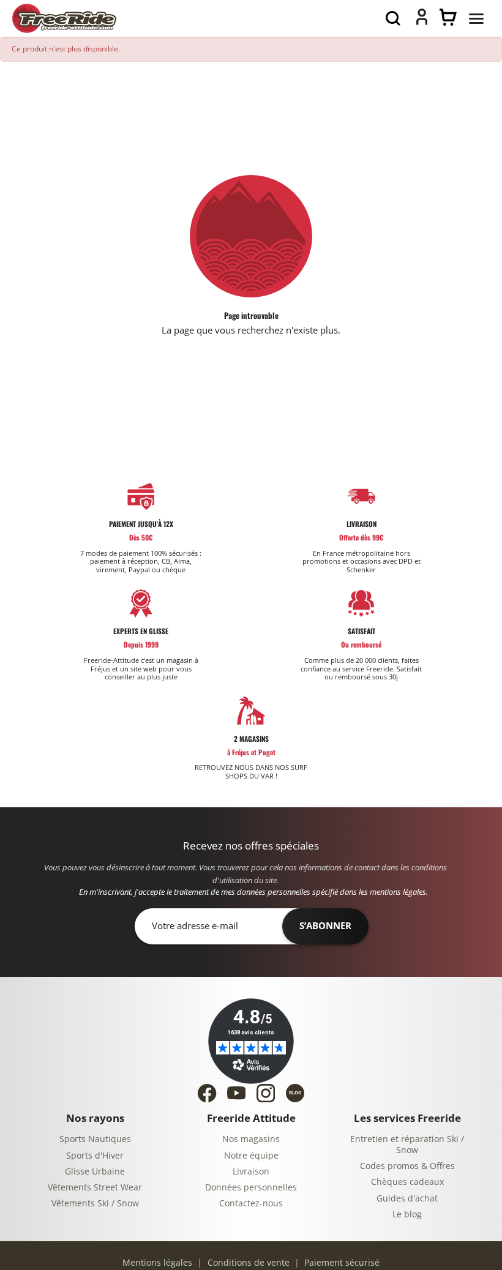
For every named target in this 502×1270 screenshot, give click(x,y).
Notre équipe (251, 1156)
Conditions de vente (247, 1263)
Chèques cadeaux (407, 1182)
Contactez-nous (251, 1203)
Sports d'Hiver (95, 1156)
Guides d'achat (407, 1198)
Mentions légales (157, 1263)
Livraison (251, 1172)
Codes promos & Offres (407, 1166)
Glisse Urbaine (95, 1172)
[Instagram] (266, 1093)
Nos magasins (251, 1139)
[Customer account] (421, 22)
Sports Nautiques (95, 1139)
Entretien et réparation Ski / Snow (407, 1145)
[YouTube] (236, 1092)
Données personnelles (251, 1187)
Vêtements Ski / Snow (95, 1203)
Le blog (407, 1214)
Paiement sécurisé (341, 1263)
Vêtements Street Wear (95, 1187)
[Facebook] (207, 1093)
